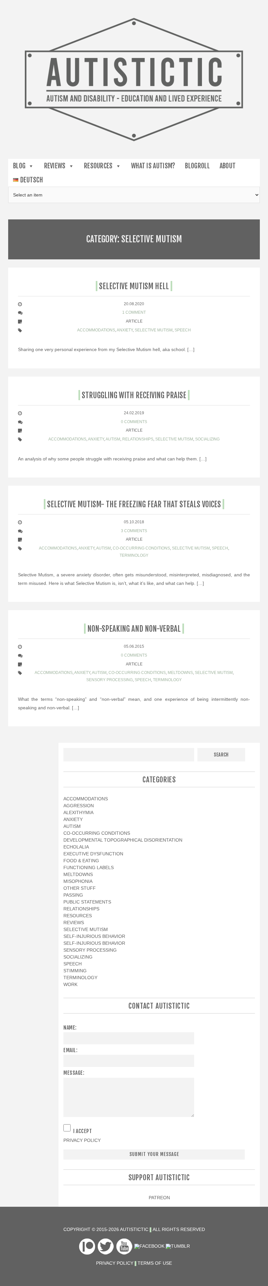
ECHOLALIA (76, 846)
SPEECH (183, 330)
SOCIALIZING (207, 439)
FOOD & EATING (81, 860)
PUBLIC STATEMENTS (87, 901)
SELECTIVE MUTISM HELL (134, 286)
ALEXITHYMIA (78, 812)
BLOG (19, 166)
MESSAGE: (73, 1073)
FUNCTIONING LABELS (88, 867)
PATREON (159, 1197)
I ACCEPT (82, 1131)
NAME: (70, 1027)
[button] (29, 166)
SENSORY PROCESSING (109, 680)
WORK (70, 984)
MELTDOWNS (180, 672)
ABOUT (228, 166)
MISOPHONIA (77, 881)
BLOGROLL (197, 166)
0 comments (134, 421)
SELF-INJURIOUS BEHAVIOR (94, 936)
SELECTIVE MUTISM (154, 330)
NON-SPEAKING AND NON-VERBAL (134, 629)
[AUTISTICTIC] (134, 79)
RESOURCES (98, 166)
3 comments (134, 531)
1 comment (134, 312)
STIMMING (75, 970)
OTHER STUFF (79, 888)
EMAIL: (70, 1050)
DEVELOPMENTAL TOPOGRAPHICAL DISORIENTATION (122, 840)
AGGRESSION (78, 805)
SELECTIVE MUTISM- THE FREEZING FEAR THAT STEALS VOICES (134, 504)
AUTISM (113, 439)
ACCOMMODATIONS (96, 330)
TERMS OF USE (155, 1263)
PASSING (73, 895)
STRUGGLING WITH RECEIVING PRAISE (134, 395)
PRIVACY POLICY (82, 1140)
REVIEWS (55, 166)
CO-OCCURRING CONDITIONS (141, 548)
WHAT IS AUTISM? (153, 166)
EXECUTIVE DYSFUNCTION (93, 853)
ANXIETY (125, 330)
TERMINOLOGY (134, 555)
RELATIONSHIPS (137, 439)
